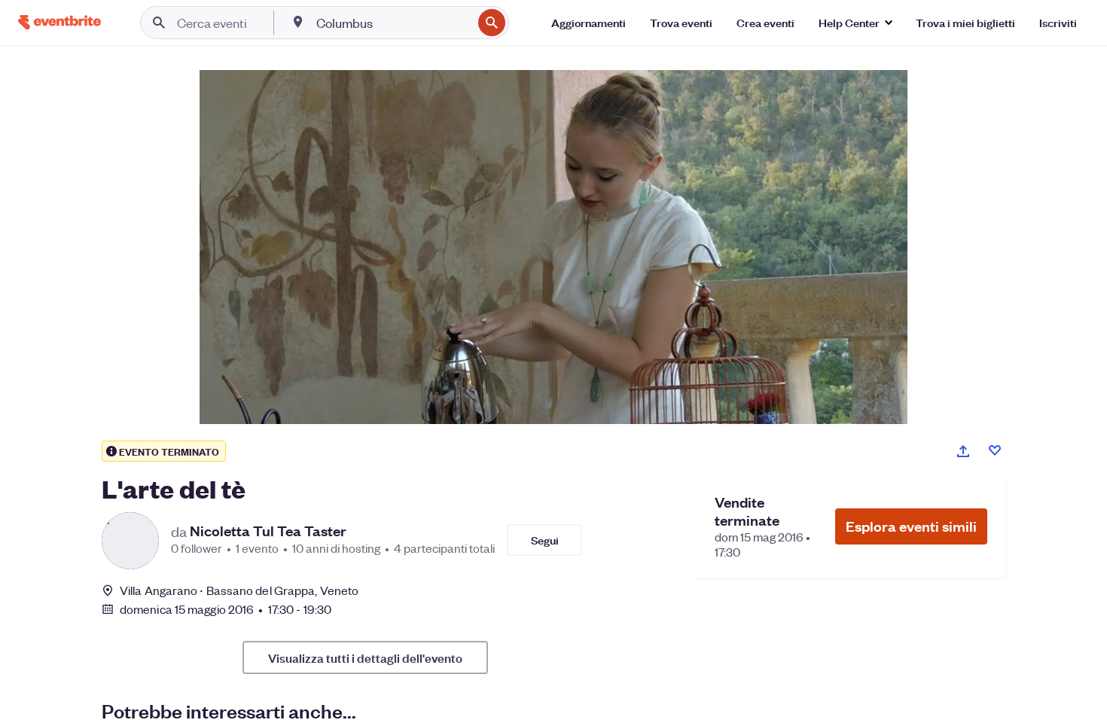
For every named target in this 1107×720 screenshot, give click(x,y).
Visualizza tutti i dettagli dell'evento (365, 657)
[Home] (59, 22)
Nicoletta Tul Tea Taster (268, 531)
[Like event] (994, 450)
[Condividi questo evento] (963, 451)
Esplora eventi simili (911, 526)
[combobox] (392, 22)
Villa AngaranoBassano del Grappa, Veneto (239, 590)
